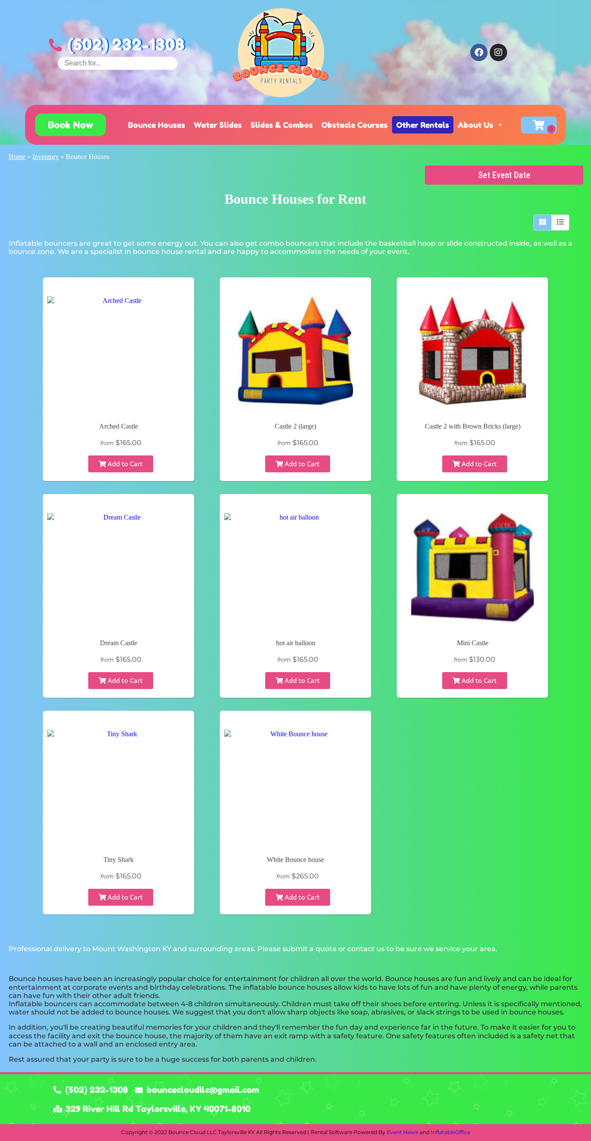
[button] (70, 125)
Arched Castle (118, 426)
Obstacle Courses (354, 125)
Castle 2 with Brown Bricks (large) (472, 426)
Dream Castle (118, 643)
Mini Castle (472, 643)
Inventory (45, 156)
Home (17, 156)
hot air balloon (295, 643)
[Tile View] (543, 222)
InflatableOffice (450, 1132)
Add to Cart (124, 463)
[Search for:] (117, 63)
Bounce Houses (156, 125)
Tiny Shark (118, 859)
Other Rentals (422, 125)
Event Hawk (402, 1132)
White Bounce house (295, 859)
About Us (475, 125)
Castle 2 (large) (295, 426)
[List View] (560, 222)
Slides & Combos (282, 125)
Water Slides (218, 125)
